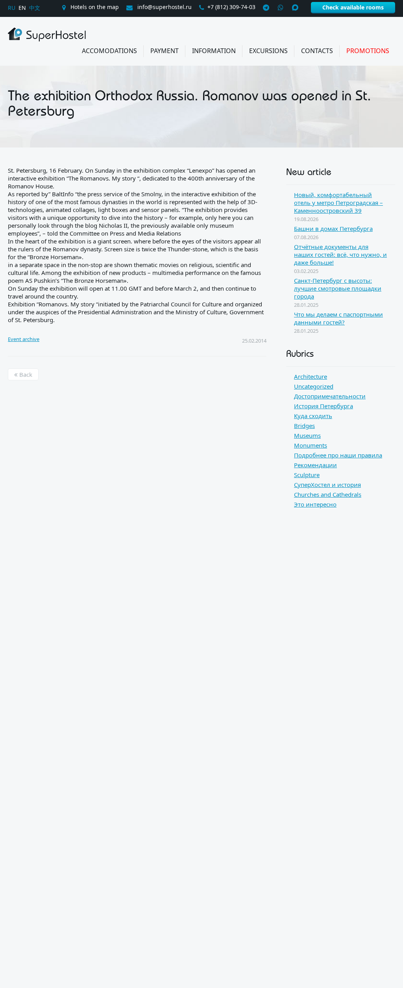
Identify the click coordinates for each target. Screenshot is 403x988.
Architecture (310, 376)
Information (214, 50)
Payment (164, 50)
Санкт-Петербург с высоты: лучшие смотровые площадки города (337, 288)
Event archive (23, 339)
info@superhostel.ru (164, 7)
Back (25, 374)
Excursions (268, 50)
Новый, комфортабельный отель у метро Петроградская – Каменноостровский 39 (338, 202)
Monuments (310, 445)
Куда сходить (313, 416)
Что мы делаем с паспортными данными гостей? (338, 318)
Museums (307, 435)
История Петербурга (323, 406)
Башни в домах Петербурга (333, 228)
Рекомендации (315, 465)
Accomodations (109, 50)
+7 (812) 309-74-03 (231, 7)
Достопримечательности (330, 396)
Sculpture (307, 475)
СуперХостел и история (327, 484)
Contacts (317, 50)
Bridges (304, 425)
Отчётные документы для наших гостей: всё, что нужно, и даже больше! (340, 254)
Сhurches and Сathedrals (327, 494)
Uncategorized (313, 386)
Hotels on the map (94, 7)
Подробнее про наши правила (338, 455)
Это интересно (315, 504)
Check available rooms (353, 7)
